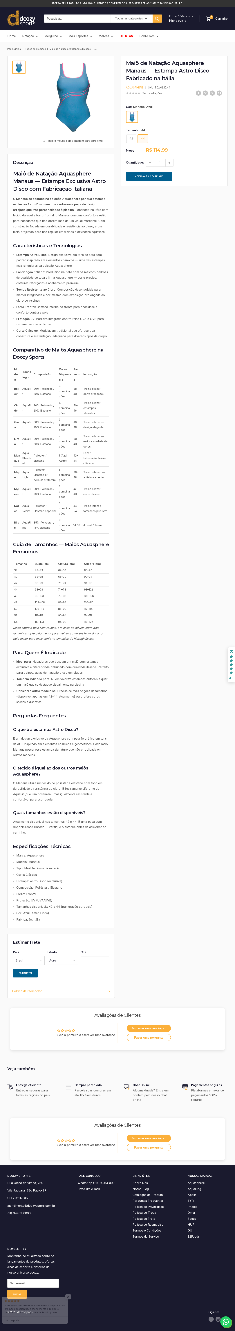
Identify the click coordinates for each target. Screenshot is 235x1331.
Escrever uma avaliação (148, 1028)
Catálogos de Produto (148, 1195)
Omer (191, 1212)
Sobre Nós (147, 36)
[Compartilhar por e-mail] (219, 93)
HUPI (191, 1224)
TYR (191, 1201)
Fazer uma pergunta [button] (149, 1037)
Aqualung (194, 1189)
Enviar (17, 1294)
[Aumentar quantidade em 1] (169, 162)
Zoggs (192, 1218)
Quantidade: (135, 162)
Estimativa (25, 973)
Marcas (104, 36)
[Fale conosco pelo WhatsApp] (225, 1321)
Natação (28, 36)
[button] (231, 664)
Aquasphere (134, 87)
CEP (83, 952)
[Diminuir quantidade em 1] (150, 162)
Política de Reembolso (148, 1224)
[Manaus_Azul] (132, 117)
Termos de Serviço (146, 1236)
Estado (52, 952)
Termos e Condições (147, 1230)
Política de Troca (144, 1212)
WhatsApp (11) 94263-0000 (96, 1183)
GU (190, 1230)
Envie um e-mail (88, 1189)
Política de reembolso (27, 991)
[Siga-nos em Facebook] (211, 1319)
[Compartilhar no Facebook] (198, 93)
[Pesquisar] (157, 19)
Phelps (192, 1207)
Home (11, 36)
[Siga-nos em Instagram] (218, 1319)
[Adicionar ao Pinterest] (205, 93)
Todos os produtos (35, 49)
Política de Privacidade (148, 1207)
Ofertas (126, 36)
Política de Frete (144, 1218)
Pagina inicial (14, 49)
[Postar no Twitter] (212, 93)
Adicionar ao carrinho (149, 176)
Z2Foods (194, 1236)
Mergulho (51, 36)
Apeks (192, 1195)
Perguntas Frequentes (148, 1201)
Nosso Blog (141, 1189)
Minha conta (177, 20)
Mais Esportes (78, 36)
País (16, 952)
